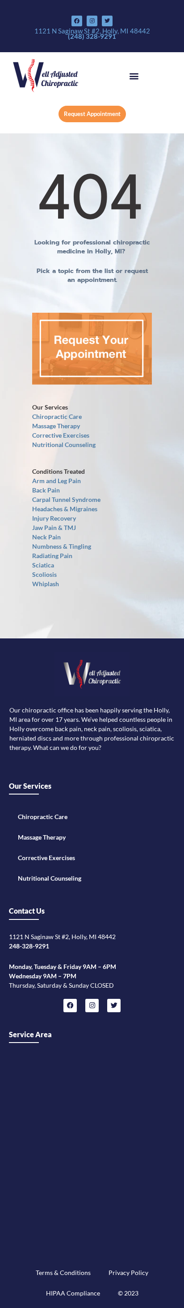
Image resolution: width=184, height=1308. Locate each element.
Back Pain (46, 490)
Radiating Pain (52, 555)
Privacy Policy (128, 1272)
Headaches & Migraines (64, 509)
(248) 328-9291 (92, 36)
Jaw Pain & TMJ (54, 527)
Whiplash (45, 584)
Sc (35, 565)
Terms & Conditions (63, 1272)
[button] (134, 75)
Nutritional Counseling (64, 444)
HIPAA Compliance (73, 1293)
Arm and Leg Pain (56, 480)
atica (47, 565)
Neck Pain (46, 537)
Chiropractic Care (57, 416)
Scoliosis (44, 574)
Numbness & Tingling (61, 546)
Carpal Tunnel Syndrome (66, 499)
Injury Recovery (54, 518)
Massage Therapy (56, 426)
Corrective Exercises (60, 435)
